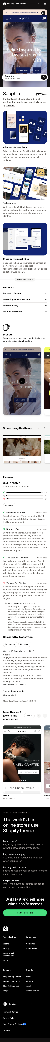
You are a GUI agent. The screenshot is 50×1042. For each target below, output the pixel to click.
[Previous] (39, 428)
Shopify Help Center (12, 977)
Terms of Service (10, 1012)
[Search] (39, 4)
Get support (10, 644)
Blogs (5, 991)
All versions (21, 685)
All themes (24, 644)
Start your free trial (25, 913)
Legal (28, 986)
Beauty (6, 948)
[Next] (45, 428)
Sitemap (7, 1030)
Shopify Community (12, 986)
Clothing (7, 944)
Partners (29, 981)
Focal (14, 99)
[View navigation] (45, 4)
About (28, 977)
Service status (32, 991)
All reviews (9, 505)
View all (29, 715)
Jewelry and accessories (8, 954)
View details (8, 685)
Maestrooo (10, 105)
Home (5, 960)
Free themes (31, 948)
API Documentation (11, 981)
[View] (22, 449)
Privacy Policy (9, 1018)
